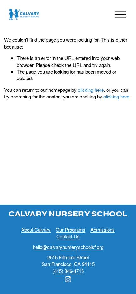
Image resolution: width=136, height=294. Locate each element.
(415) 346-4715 (68, 271)
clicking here (91, 89)
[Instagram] (68, 279)
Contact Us (68, 236)
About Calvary (36, 229)
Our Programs (70, 229)
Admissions (102, 229)
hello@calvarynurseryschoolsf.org (68, 247)
